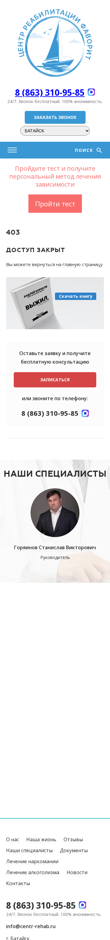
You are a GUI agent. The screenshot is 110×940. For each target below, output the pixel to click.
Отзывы (73, 839)
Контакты (18, 883)
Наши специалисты (29, 850)
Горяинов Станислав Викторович (55, 547)
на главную (68, 264)
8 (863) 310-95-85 (50, 92)
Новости (77, 872)
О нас (12, 839)
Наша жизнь (41, 839)
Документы (74, 850)
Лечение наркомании (32, 861)
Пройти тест (55, 203)
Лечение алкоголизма (32, 872)
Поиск (85, 150)
